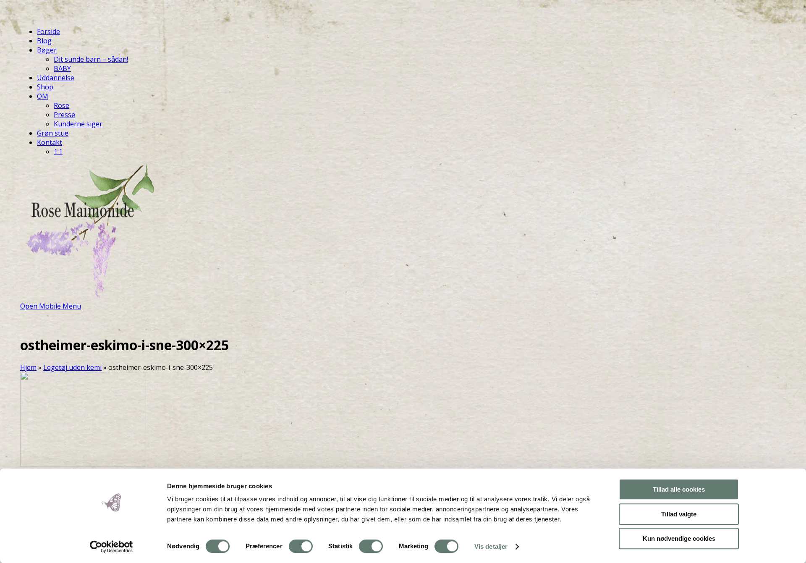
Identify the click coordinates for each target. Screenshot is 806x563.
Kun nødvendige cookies (679, 538)
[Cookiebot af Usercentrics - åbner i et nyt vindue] (111, 546)
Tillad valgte (678, 514)
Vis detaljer (491, 546)
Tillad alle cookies (679, 489)
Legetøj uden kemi (72, 367)
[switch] (301, 546)
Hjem (28, 367)
